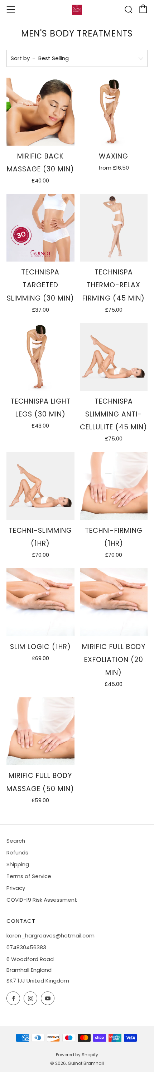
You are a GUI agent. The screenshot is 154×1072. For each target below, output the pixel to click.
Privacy (15, 888)
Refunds (17, 852)
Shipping (17, 864)
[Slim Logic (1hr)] (40, 602)
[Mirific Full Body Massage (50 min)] (40, 731)
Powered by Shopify (77, 1055)
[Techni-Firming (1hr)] (114, 486)
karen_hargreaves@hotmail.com (50, 935)
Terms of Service (28, 876)
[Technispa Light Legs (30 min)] (40, 357)
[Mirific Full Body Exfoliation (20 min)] (114, 602)
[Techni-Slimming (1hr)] (40, 486)
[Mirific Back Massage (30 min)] (40, 112)
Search (15, 840)
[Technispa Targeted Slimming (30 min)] (40, 228)
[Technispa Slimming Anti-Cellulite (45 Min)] (114, 357)
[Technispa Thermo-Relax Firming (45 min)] (114, 228)
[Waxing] (114, 112)
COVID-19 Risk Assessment (41, 899)
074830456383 (26, 947)
